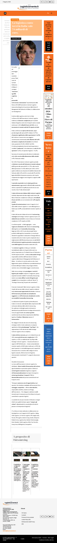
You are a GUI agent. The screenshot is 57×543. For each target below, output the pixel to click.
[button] (48, 13)
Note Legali (51, 538)
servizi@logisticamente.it (9, 531)
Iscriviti (48, 192)
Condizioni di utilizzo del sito (46, 540)
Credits (22, 539)
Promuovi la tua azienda (28, 517)
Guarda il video (48, 239)
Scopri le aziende (49, 317)
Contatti (24, 515)
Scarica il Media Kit (48, 46)
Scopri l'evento (49, 135)
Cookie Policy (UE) (26, 520)
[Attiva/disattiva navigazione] (51, 13)
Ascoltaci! (48, 87)
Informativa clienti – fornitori (39, 538)
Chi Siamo (24, 513)
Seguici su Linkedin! (48, 359)
